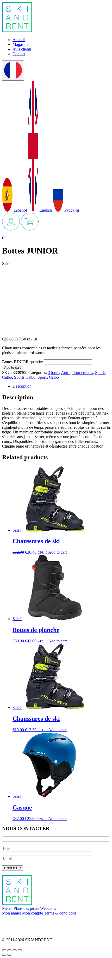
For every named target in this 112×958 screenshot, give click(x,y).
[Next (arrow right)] (9, 955)
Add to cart (12, 368)
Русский (71, 210)
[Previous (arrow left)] (4, 955)
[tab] (61, 386)
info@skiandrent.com (20, 922)
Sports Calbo (24, 377)
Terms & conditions (60, 913)
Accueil (19, 39)
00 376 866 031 (15, 931)
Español (20, 210)
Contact (19, 54)
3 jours (53, 372)
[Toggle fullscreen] (15, 950)
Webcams (48, 908)
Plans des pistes (26, 908)
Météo (7, 908)
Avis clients (22, 49)
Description (22, 386)
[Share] (9, 950)
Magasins (20, 44)
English (45, 210)
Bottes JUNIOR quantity (22, 362)
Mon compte (32, 913)
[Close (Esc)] (4, 950)
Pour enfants (82, 372)
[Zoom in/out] (20, 950)
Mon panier (11, 913)
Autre (65, 372)
